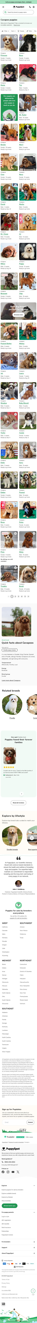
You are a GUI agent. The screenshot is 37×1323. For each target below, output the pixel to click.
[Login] (33, 7)
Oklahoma (23, 934)
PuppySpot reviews (7, 1235)
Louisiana (5, 1030)
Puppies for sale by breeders (16, 1142)
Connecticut (23, 964)
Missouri (4, 986)
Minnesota (5, 982)
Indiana (4, 968)
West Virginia (6, 1052)
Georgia (4, 1023)
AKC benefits (5, 1224)
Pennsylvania (24, 996)
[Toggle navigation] (3, 7)
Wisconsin (5, 1004)
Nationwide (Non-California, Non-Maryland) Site (15, 1298)
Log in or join (5, 1216)
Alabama (4, 1012)
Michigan (4, 979)
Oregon (4, 945)
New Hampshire (25, 986)
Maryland (22, 979)
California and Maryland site (9, 1294)
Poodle (12, 718)
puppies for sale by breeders (18, 918)
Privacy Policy (6, 1283)
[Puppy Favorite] (15, 36)
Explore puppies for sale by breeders (12, 1189)
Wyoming (5, 956)
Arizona (22, 927)
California (4, 927)
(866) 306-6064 (9, 1162)
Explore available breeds (9, 1193)
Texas (21, 938)
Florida (4, 1020)
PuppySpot (5, 1142)
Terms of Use (5, 1279)
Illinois (4, 964)
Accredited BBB (6, 1290)
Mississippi (5, 1034)
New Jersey (23, 989)
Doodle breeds (12, 849)
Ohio (3, 996)
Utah (3, 948)
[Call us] (30, 7)
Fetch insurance (6, 1227)
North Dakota (6, 993)
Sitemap (4, 1287)
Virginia (4, 1048)
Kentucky (5, 1027)
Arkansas (5, 1016)
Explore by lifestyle (7, 1197)
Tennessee (5, 1045)
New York (23, 993)
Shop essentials (6, 1200)
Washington (5, 952)
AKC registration (6, 1220)
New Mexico (23, 931)
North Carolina (6, 1037)
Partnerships (5, 1231)
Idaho (3, 934)
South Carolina (6, 1041)
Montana (4, 938)
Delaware (23, 968)
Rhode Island (24, 1000)
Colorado (4, 931)
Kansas (4, 975)
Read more (17, 25)
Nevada (4, 941)
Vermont (22, 1004)
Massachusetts (24, 982)
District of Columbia (25, 971)
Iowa (3, 971)
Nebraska (5, 989)
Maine (21, 975)
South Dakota (6, 1000)
